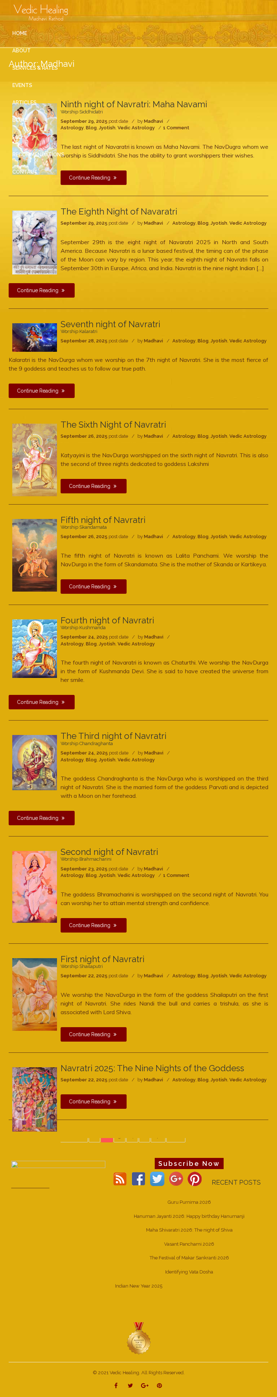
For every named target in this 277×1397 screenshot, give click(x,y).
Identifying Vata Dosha (189, 1272)
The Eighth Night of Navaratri (119, 211)
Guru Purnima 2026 (189, 1202)
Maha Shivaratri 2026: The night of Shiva (189, 1230)
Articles (24, 102)
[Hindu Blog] (138, 1338)
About (21, 50)
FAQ (17, 137)
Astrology (183, 223)
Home (19, 33)
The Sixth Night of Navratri (113, 424)
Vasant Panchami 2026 (189, 1244)
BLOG (19, 120)
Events (22, 85)
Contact (25, 172)
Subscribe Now (189, 1163)
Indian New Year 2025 (138, 1286)
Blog (203, 223)
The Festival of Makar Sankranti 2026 (189, 1257)
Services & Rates (35, 68)
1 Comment (176, 875)
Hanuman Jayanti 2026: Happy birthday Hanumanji (189, 1216)
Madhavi (153, 223)
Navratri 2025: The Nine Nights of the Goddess (152, 1068)
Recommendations (38, 154)
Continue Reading (38, 290)
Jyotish (219, 223)
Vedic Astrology (248, 223)
